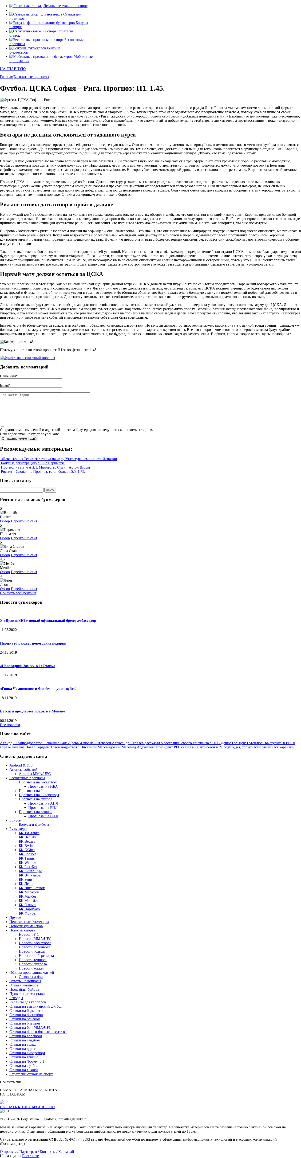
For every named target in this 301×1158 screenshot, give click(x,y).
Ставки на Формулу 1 (26, 1061)
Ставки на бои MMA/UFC (30, 1027)
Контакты (47, 1152)
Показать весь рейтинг (18, 593)
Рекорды (16, 998)
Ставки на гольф (22, 1044)
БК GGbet (27, 850)
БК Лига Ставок (32, 888)
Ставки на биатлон (24, 1023)
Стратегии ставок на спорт (31, 1074)
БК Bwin (26, 846)
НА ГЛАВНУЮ (13, 69)
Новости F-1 (29, 934)
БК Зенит (26, 879)
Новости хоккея (31, 968)
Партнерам (28, 1152)
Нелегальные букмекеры (29, 922)
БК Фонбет (28, 913)
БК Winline (27, 863)
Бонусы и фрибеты (34, 824)
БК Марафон (29, 892)
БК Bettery (27, 841)
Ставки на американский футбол (35, 1006)
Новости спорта (22, 930)
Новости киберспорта (36, 956)
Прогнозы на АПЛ (43, 803)
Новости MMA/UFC (35, 939)
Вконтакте (30, 1156)
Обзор (5, 521)
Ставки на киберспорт (27, 1053)
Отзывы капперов (23, 985)
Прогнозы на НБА (43, 786)
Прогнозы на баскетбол (38, 782)
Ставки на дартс (22, 1049)
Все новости (10, 725)
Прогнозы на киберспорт (39, 795)
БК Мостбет (28, 901)
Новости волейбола (34, 947)
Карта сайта (67, 1152)
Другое (15, 917)
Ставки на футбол (23, 1066)
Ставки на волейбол (25, 1036)
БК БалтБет (28, 867)
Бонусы (15, 820)
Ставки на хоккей (23, 1070)
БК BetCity (27, 837)
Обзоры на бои (31, 977)
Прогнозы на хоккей (35, 812)
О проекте (8, 1152)
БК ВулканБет (30, 875)
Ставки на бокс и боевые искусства (38, 1032)
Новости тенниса (33, 960)
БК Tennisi (27, 858)
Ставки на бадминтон (26, 1011)
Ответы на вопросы (25, 981)
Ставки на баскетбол (26, 1015)
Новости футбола (33, 964)
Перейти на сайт (24, 521)
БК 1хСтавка (29, 833)
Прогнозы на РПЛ (43, 808)
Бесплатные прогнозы (27, 778)
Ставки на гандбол (24, 1040)
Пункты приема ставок (28, 994)
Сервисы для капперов (27, 1002)
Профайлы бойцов (24, 989)
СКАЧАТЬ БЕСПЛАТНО (27, 1107)
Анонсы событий (23, 769)
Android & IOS (21, 765)
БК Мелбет (27, 896)
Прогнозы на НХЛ (43, 816)
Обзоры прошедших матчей (31, 972)
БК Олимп (27, 905)
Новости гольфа (32, 951)
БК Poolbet (27, 854)
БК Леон (26, 884)
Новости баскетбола (35, 943)
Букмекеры (18, 829)
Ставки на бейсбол (24, 1019)
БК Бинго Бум (30, 871)
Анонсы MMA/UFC (35, 774)
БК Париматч (29, 909)
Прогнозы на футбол (35, 799)
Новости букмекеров (26, 926)
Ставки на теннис (23, 1057)
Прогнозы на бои (33, 791)
